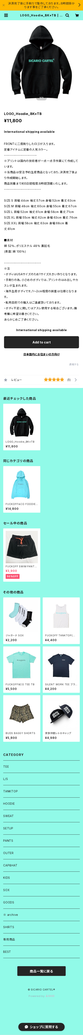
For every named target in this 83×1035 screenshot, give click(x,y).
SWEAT (8, 816)
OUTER (8, 853)
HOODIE (9, 803)
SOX (6, 890)
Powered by (37, 996)
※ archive (10, 914)
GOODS (8, 902)
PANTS (8, 840)
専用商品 (9, 939)
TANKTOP (10, 791)
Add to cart (41, 342)
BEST (7, 951)
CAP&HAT (10, 865)
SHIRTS (8, 927)
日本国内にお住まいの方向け (41, 354)
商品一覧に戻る (41, 971)
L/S (5, 779)
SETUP (8, 828)
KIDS (6, 877)
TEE (6, 766)
